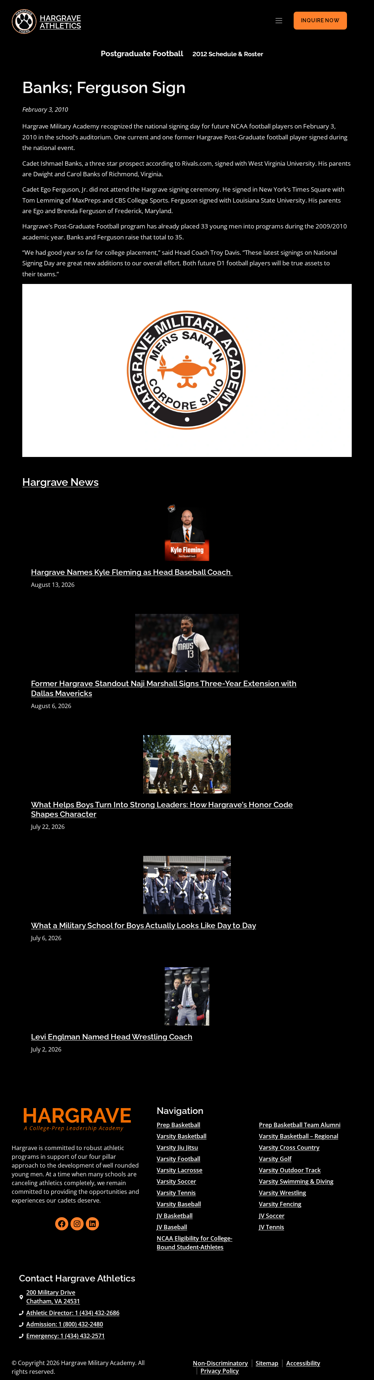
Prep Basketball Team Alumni (299, 1125)
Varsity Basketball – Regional (298, 1136)
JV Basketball (174, 1216)
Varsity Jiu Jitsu (177, 1147)
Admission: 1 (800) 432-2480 (64, 1324)
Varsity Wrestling (282, 1193)
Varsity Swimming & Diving (296, 1181)
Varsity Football (178, 1159)
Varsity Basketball (181, 1136)
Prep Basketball (178, 1125)
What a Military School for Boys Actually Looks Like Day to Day (143, 925)
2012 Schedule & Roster (227, 54)
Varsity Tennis (176, 1193)
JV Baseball (172, 1227)
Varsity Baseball (179, 1204)
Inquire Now (320, 20)
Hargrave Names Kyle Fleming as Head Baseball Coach (132, 572)
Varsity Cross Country (289, 1147)
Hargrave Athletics (60, 22)
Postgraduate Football (142, 53)
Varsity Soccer (176, 1181)
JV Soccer (272, 1216)
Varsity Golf (275, 1159)
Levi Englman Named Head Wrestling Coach (111, 1037)
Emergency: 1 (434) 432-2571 (65, 1336)
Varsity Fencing (280, 1204)
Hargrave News (60, 482)
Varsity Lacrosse (179, 1170)
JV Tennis (271, 1227)
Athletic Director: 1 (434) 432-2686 (72, 1313)
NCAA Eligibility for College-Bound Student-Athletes (194, 1242)
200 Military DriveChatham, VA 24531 (53, 1296)
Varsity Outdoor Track (290, 1170)
